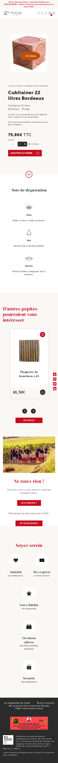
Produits (19, 86)
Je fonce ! (29, 420)
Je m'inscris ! (29, 503)
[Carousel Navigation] (29, 411)
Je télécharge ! (29, 523)
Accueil (11, 86)
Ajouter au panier (21, 153)
